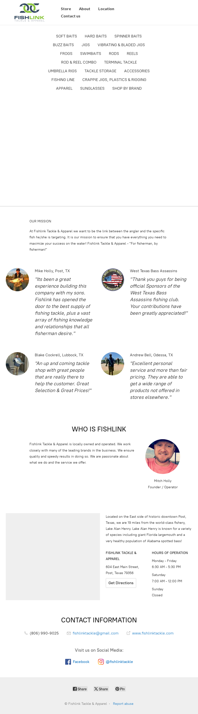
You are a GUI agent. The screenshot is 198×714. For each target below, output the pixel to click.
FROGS (66, 53)
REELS (132, 53)
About (84, 8)
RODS (114, 53)
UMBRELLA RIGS (62, 71)
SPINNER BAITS (128, 36)
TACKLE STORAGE (100, 71)
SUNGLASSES (92, 88)
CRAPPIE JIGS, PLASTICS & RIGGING (114, 79)
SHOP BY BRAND (127, 88)
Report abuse (123, 704)
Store (66, 8)
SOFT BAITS (66, 36)
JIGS (86, 45)
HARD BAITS (96, 36)
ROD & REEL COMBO (78, 62)
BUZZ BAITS (63, 45)
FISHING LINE (63, 79)
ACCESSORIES (137, 71)
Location (106, 8)
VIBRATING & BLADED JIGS (121, 45)
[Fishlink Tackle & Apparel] (29, 12)
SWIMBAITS (90, 53)
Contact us (70, 16)
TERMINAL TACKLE (120, 62)
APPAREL (64, 88)
